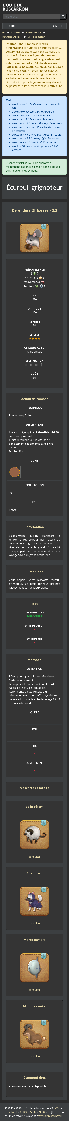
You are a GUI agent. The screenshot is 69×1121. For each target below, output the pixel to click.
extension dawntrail (50, 1116)
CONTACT (11, 1112)
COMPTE (57, 26)
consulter (34, 856)
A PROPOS (25, 1112)
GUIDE (12, 26)
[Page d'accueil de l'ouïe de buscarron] (16, 6)
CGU (57, 1108)
